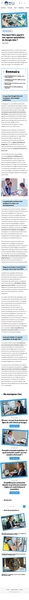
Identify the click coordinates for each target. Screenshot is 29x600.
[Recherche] (22, 3)
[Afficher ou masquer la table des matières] (23, 72)
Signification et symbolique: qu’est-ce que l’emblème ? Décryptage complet (14, 575)
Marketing (8, 31)
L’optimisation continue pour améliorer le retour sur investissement (15, 80)
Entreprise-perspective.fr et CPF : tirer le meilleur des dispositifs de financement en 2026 (14, 534)
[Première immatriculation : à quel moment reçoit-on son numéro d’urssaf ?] (15, 437)
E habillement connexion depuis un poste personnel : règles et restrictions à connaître (14, 485)
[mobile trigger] (2, 3)
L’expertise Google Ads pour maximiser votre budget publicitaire (14, 76)
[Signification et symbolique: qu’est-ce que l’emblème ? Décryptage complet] (14, 564)
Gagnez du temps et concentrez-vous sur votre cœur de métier (15, 83)
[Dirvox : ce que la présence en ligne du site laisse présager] (14, 407)
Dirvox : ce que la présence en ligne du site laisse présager (14, 421)
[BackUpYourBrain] (10, 3)
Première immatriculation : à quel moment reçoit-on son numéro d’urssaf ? (14, 452)
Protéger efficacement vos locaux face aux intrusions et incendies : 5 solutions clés (14, 554)
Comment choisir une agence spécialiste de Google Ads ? (13, 87)
